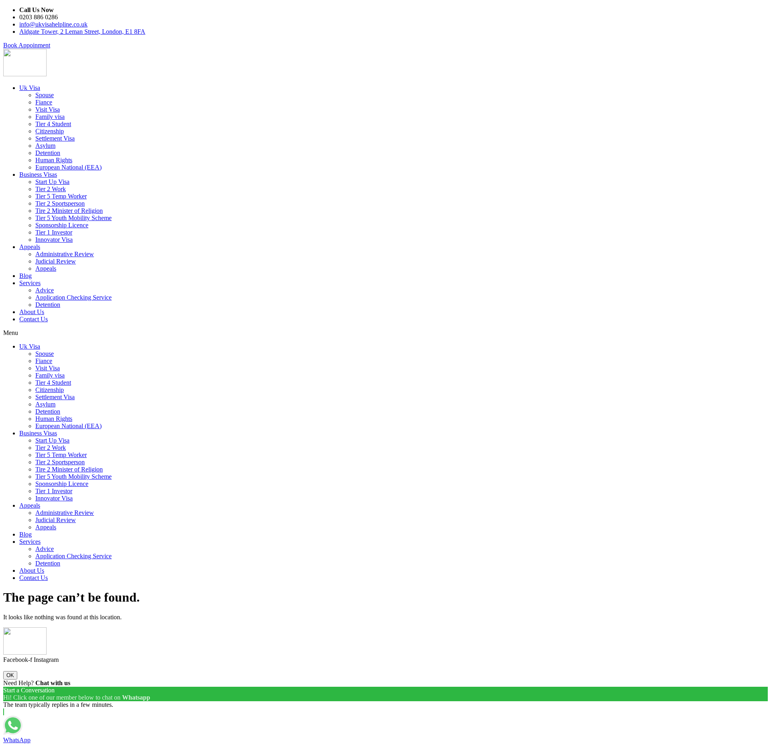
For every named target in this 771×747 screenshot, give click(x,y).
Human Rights (53, 160)
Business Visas (38, 174)
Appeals (29, 246)
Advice (44, 290)
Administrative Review (64, 254)
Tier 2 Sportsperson (60, 203)
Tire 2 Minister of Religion (69, 210)
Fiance (43, 102)
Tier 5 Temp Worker (61, 196)
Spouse (44, 95)
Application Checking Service (73, 297)
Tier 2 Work (50, 189)
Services (30, 283)
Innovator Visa (54, 239)
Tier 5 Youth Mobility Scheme (73, 217)
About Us (31, 311)
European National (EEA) (68, 167)
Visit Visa (47, 109)
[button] (26, 45)
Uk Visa (29, 87)
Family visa (50, 116)
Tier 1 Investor (53, 232)
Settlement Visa (55, 138)
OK (10, 675)
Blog (25, 275)
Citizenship (49, 131)
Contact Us (33, 319)
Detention (47, 152)
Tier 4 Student (53, 123)
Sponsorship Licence (61, 225)
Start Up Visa (52, 181)
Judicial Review (55, 261)
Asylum (45, 145)
